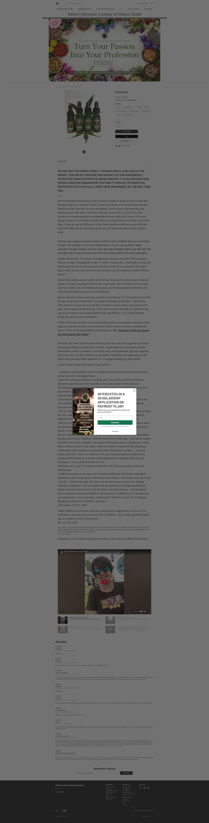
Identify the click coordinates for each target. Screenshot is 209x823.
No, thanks (115, 431)
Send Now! (115, 422)
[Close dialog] (134, 390)
